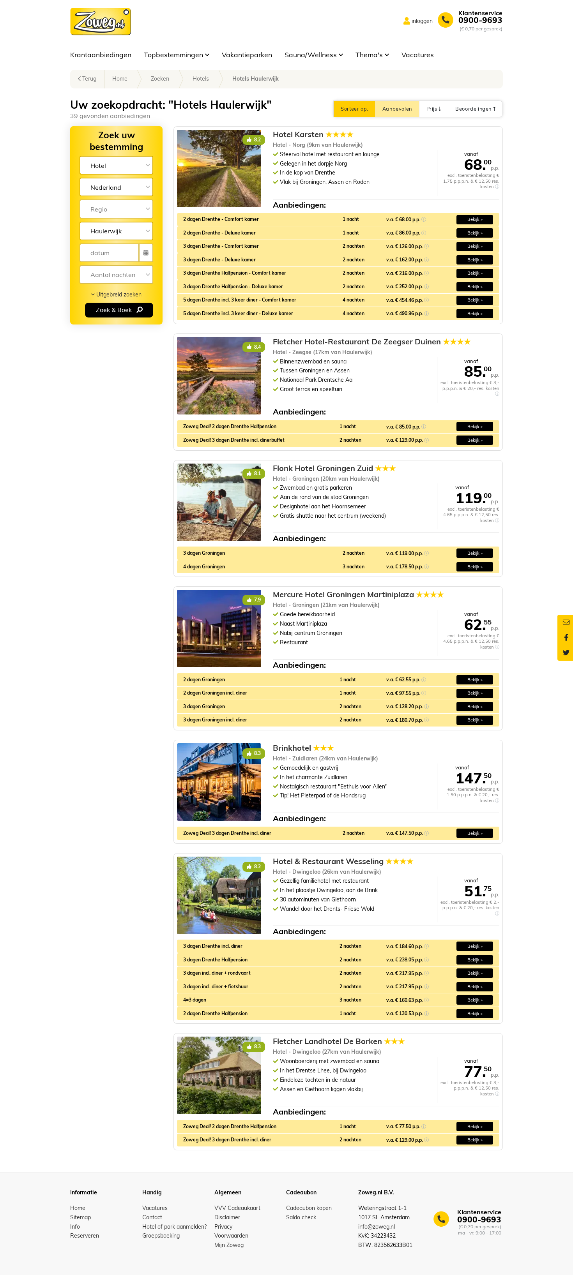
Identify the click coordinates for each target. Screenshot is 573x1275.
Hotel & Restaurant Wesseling (343, 861)
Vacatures (417, 54)
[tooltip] (497, 186)
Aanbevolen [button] (397, 109)
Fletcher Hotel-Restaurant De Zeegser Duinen (372, 341)
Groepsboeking (161, 1235)
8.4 (257, 347)
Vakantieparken (247, 54)
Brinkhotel (303, 748)
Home (119, 78)
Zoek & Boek (114, 310)
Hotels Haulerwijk (255, 78)
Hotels (201, 78)
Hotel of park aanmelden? (174, 1226)
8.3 (257, 753)
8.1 (257, 473)
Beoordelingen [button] (474, 109)
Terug (88, 78)
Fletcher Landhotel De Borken (339, 1041)
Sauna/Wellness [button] (312, 54)
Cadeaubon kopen (309, 1208)
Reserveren (84, 1235)
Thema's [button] (370, 54)
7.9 (257, 600)
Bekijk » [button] (475, 219)
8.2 (257, 140)
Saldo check (301, 1217)
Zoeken (160, 78)
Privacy (223, 1226)
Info (75, 1226)
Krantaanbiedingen (100, 54)
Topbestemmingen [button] (174, 54)
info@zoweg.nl (376, 1226)
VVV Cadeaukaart (237, 1208)
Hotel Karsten (313, 134)
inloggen (422, 21)
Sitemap (80, 1217)
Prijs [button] (432, 109)
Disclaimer (227, 1217)
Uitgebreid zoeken (118, 294)
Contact (152, 1217)
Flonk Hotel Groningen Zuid (334, 468)
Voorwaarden (231, 1235)
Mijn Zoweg (229, 1245)
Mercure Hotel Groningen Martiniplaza (358, 594)
